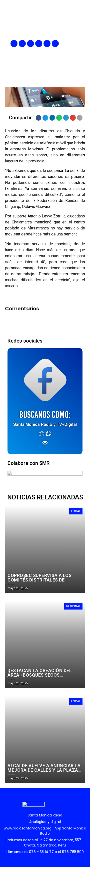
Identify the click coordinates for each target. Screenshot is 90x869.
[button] (81, 43)
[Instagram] (30, 43)
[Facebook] (14, 43)
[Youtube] (47, 43)
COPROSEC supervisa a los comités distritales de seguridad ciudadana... (40, 580)
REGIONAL (73, 606)
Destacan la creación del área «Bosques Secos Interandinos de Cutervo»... (42, 675)
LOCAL (75, 511)
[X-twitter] (38, 43)
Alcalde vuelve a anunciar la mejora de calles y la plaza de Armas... (44, 770)
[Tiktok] (55, 43)
